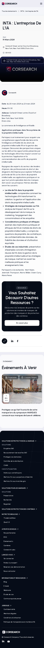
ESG (5, 537)
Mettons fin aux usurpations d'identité (18, 477)
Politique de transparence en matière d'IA (19, 622)
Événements (8, 541)
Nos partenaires (9, 533)
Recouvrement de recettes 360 (15, 453)
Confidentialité (9, 609)
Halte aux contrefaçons (13, 473)
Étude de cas (9, 594)
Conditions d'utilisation (12, 618)
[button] (41, 3)
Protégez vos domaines (12, 457)
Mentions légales (10, 613)
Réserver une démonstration (14, 567)
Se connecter (9, 559)
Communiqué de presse (12, 599)
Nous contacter (9, 571)
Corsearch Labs (9, 550)
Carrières (7, 545)
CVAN (6, 465)
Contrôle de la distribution (13, 461)
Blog (5, 582)
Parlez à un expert (10, 563)
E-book (6, 586)
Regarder (7, 504)
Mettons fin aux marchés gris (15, 481)
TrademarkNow (10, 518)
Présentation (8, 496)
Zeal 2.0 (7, 522)
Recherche (8, 500)
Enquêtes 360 (9, 448)
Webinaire (7, 590)
